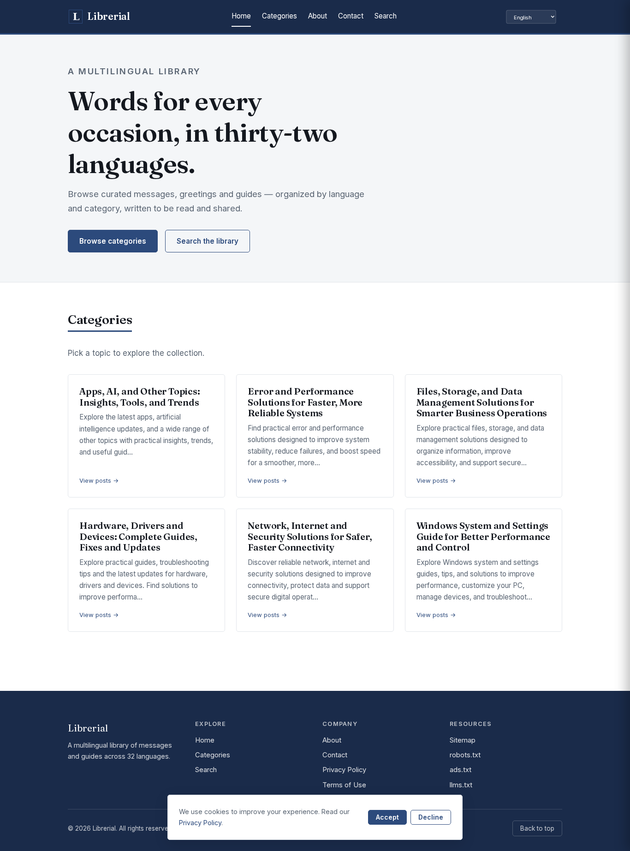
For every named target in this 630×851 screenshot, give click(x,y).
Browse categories (112, 241)
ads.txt (460, 770)
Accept (387, 817)
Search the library (207, 241)
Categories (279, 16)
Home (241, 16)
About (317, 16)
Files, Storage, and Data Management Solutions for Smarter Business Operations (481, 402)
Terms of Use (344, 785)
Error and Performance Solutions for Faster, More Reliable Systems (305, 402)
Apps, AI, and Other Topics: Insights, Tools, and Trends (139, 396)
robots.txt (465, 755)
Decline (430, 817)
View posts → (99, 480)
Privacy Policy (344, 770)
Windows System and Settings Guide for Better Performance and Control (483, 536)
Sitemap (462, 740)
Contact (350, 16)
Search (385, 16)
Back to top (537, 828)
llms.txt (461, 785)
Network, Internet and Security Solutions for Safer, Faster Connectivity (310, 536)
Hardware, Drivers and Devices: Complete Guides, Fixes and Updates (138, 536)
